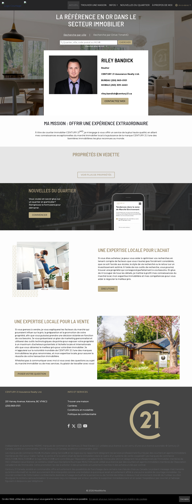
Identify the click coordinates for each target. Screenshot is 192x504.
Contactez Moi (114, 101)
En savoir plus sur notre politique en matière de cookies (118, 499)
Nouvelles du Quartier (135, 5)
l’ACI (21, 456)
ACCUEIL (73, 5)
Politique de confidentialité (82, 414)
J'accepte (184, 499)
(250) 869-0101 (119, 80)
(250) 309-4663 (118, 85)
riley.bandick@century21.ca (116, 93)
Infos (113, 6)
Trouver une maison (93, 5)
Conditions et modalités (80, 410)
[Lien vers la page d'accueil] (13, 5)
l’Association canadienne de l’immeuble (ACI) (98, 459)
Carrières (72, 406)
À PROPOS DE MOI (162, 5)
